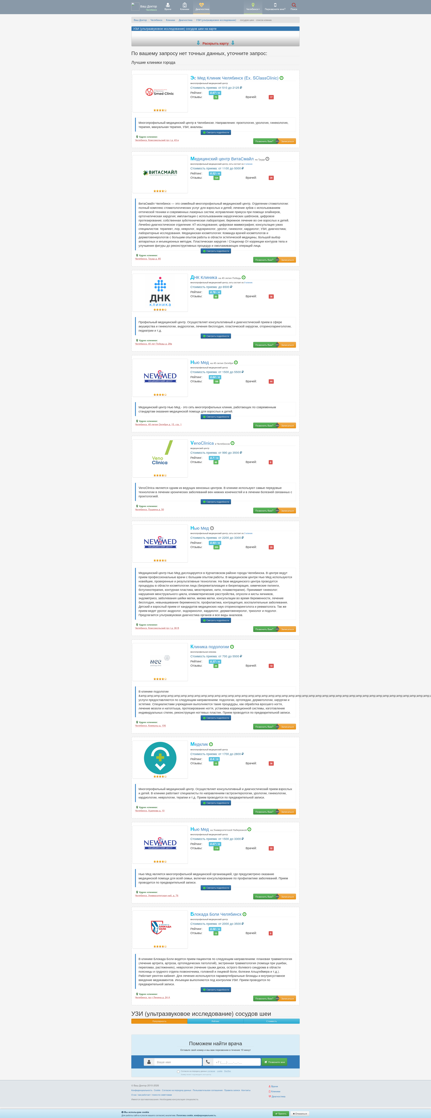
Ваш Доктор (140, 20)
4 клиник (248, 163)
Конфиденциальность (141, 1090)
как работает (144, 1094)
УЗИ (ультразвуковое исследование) (216, 20)
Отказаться (301, 1113)
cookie (219, 1071)
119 (216, 848)
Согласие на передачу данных (176, 1090)
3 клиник (248, 533)
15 (216, 763)
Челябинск (156, 20)
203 (216, 547)
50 (216, 296)
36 (271, 296)
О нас (134, 1094)
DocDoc (227, 1071)
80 (216, 462)
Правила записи (232, 1090)
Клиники (170, 20)
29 (271, 177)
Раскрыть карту (216, 43)
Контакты (246, 1090)
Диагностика (185, 20)
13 (216, 933)
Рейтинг (215, 1021)
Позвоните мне (276, 1062)
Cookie (157, 1090)
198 (216, 381)
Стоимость (271, 1021)
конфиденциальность (205, 1115)
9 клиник (248, 282)
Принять (282, 1113)
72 (216, 97)
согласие (211, 1071)
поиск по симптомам (162, 1094)
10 (271, 665)
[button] (253, 7)
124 (216, 177)
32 (271, 848)
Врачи (274, 1086)
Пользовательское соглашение (208, 1090)
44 (271, 381)
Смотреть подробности (217, 132)
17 (271, 97)
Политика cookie (184, 1115)
